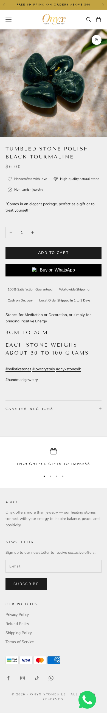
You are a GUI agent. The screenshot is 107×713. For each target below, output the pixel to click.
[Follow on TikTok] (37, 678)
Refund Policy (17, 623)
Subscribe (26, 584)
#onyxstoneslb (68, 369)
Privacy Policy (17, 614)
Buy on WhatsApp (57, 270)
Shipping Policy (18, 632)
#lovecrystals (43, 369)
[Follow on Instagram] (22, 678)
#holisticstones (18, 369)
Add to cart (53, 252)
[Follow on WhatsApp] (51, 678)
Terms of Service (19, 642)
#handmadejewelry (21, 379)
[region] (53, 457)
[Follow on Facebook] (8, 678)
